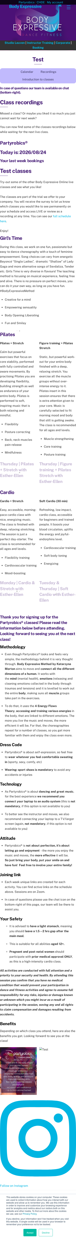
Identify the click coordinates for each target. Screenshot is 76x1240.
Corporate (63, 43)
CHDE (41, 2)
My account (55, 2)
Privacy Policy (30, 1213)
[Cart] (59, 5)
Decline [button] (46, 1232)
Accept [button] (30, 1232)
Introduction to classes (38, 79)
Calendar (27, 72)
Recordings (48, 72)
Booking (38, 47)
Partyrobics (26, 2)
